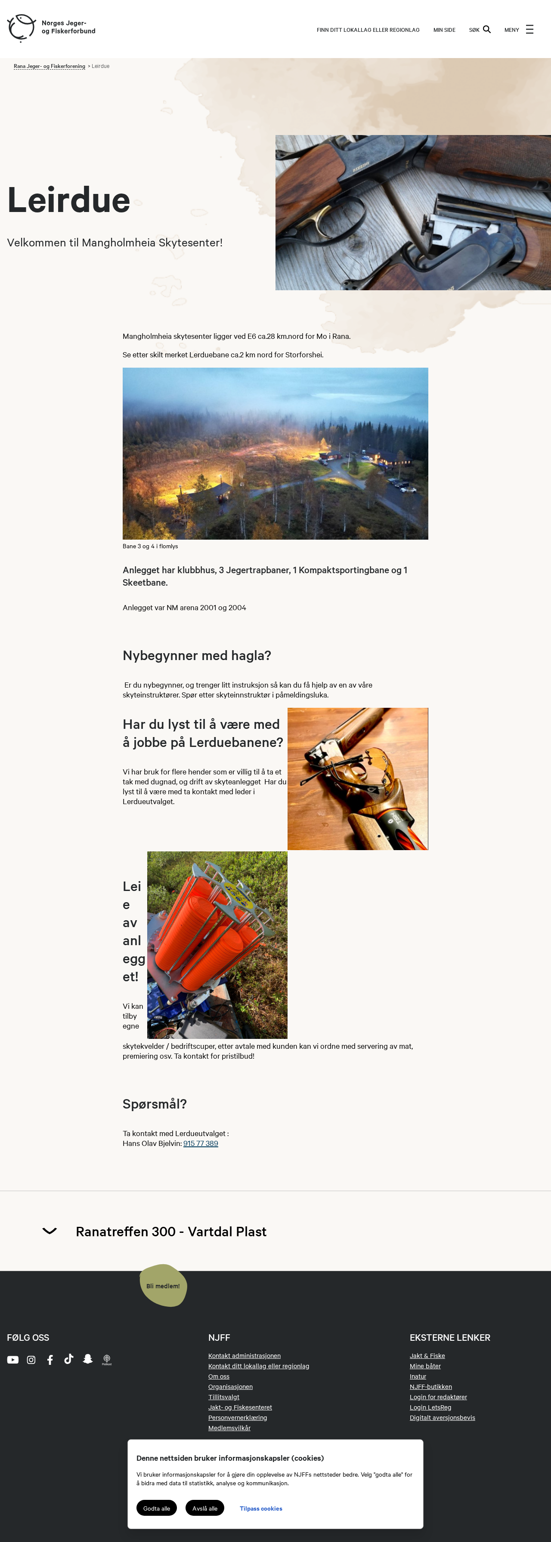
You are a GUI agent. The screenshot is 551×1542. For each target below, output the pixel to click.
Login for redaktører (438, 1396)
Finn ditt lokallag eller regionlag (368, 29)
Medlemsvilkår (229, 1427)
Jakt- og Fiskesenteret (240, 1407)
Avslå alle (204, 1508)
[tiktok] (69, 1360)
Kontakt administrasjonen (244, 1355)
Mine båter (425, 1365)
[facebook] (50, 1360)
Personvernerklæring (237, 1417)
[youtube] (12, 1360)
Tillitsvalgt (223, 1396)
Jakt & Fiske (427, 1355)
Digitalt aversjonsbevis (442, 1417)
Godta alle (156, 1508)
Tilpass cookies (261, 1507)
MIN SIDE (444, 29)
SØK (474, 29)
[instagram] (31, 1360)
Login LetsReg (431, 1407)
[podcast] (106, 1360)
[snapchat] (88, 1360)
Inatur (418, 1376)
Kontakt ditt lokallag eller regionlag (259, 1365)
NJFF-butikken (431, 1386)
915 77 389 (200, 1143)
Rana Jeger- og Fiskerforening (49, 65)
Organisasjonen (230, 1386)
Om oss (218, 1376)
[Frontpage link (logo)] (21, 29)
